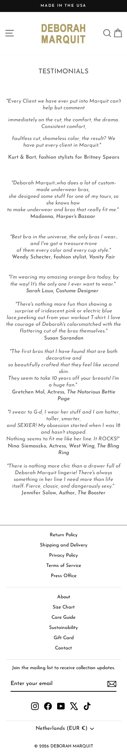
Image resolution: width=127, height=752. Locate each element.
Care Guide (63, 617)
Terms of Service (63, 565)
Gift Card (64, 638)
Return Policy (64, 535)
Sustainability (63, 627)
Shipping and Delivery (63, 545)
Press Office (64, 576)
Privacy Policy (63, 555)
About (63, 597)
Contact (63, 648)
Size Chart (64, 607)
